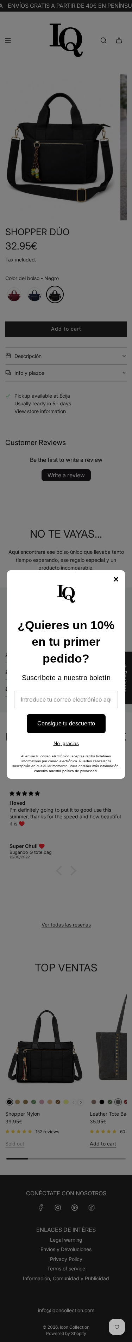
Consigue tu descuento (66, 723)
